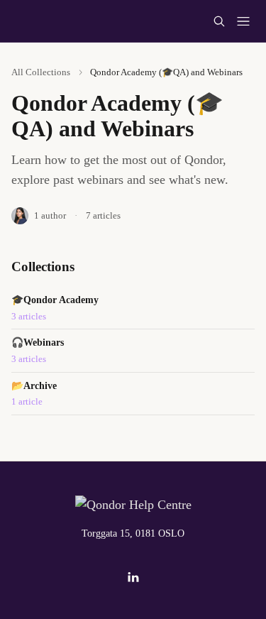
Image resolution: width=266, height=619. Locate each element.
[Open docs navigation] (243, 21)
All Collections (40, 72)
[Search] (219, 21)
